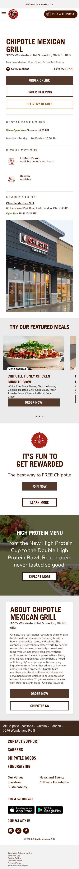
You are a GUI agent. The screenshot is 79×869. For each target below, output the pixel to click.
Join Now (40, 486)
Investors (14, 782)
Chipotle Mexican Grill (20, 203)
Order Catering (39, 92)
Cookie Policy (14, 858)
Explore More (39, 576)
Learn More (43, 502)
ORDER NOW (33, 402)
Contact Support (23, 741)
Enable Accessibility (39, 4)
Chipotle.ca (39, 706)
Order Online (39, 80)
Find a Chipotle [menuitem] (63, 14)
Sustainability (17, 787)
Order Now (39, 693)
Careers (15, 749)
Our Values (15, 777)
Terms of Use (14, 856)
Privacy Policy (14, 863)
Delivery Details (39, 104)
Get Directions (20, 69)
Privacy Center (15, 860)
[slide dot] (36, 416)
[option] (33, 373)
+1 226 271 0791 (62, 69)
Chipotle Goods (22, 758)
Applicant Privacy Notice (20, 853)
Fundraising (19, 766)
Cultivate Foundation (54, 782)
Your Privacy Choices (18, 865)
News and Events (52, 777)
